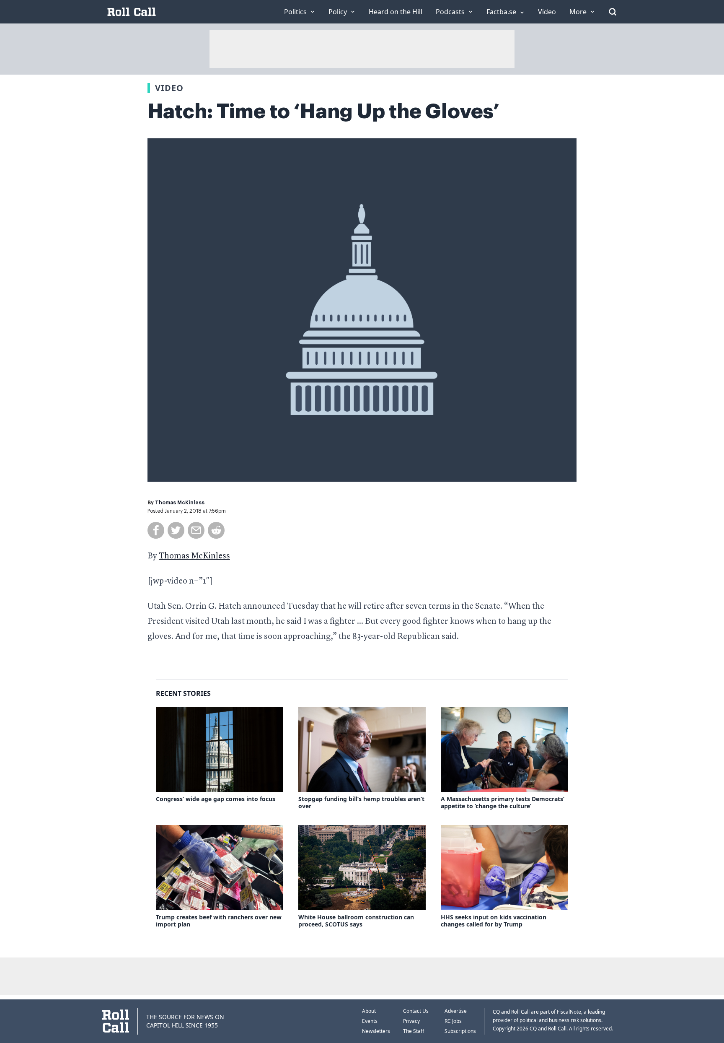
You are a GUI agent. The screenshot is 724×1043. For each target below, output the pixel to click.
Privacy (411, 1021)
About (369, 1010)
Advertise (456, 1010)
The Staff (413, 1031)
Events (370, 1021)
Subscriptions (460, 1031)
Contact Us (416, 1010)
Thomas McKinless (179, 502)
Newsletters (376, 1031)
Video (169, 87)
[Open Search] (612, 12)
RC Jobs (453, 1021)
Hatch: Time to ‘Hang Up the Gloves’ (323, 111)
